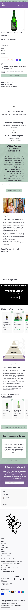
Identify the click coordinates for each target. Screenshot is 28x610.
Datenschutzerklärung (12, 603)
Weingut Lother (16, 309)
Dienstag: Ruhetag (5, 565)
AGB (12, 605)
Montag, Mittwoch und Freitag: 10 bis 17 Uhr (11, 561)
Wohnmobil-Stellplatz (6, 553)
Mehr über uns (14, 297)
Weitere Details (5, 184)
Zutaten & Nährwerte (14, 190)
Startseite (3, 32)
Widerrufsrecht (18, 605)
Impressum (3, 603)
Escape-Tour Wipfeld (6, 555)
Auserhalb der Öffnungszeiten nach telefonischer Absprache (12, 568)
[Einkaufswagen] (22, 5)
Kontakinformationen (5, 605)
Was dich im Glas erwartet (8, 39)
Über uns (3, 543)
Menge (3, 53)
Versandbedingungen (5, 606)
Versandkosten (11, 71)
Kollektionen (10, 32)
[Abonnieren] (21, 483)
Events (2, 549)
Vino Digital (5, 601)
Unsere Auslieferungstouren (8, 571)
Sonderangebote (5, 547)
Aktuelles (3, 551)
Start (2, 541)
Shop (2, 545)
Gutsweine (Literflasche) (19, 32)
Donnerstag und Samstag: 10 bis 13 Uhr (10, 563)
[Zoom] (22, 28)
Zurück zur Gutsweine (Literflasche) (15, 427)
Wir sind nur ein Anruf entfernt (14, 140)
